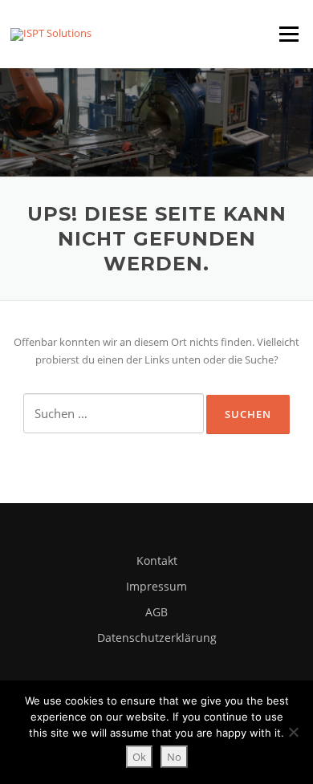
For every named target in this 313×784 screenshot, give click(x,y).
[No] (293, 732)
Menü (288, 33)
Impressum (156, 586)
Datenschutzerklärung (157, 637)
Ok (139, 756)
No (174, 756)
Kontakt (156, 560)
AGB (156, 611)
